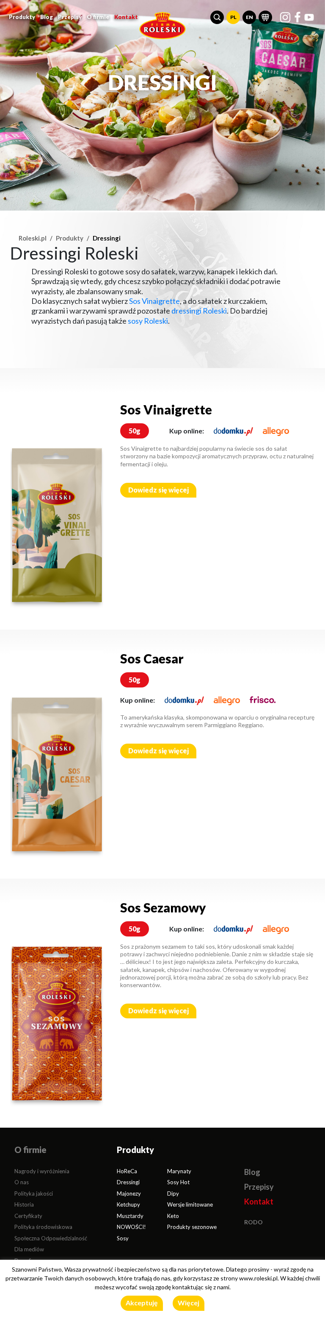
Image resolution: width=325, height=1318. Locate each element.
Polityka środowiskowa (43, 1226)
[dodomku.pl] (233, 431)
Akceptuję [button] (142, 1303)
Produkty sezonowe (192, 1226)
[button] (217, 17)
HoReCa (127, 1171)
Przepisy (70, 17)
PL (233, 17)
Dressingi (128, 1182)
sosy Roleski (148, 320)
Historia (24, 1204)
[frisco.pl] (263, 700)
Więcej (188, 1303)
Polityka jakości (33, 1193)
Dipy (173, 1193)
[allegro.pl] (276, 431)
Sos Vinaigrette (154, 301)
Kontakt (126, 17)
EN (249, 17)
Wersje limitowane (190, 1204)
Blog (46, 17)
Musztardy (130, 1215)
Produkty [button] (22, 17)
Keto (173, 1215)
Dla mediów (29, 1249)
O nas (21, 1182)
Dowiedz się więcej (158, 490)
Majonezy (129, 1193)
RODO (253, 1222)
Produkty (69, 238)
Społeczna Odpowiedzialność (50, 1238)
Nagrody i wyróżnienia (41, 1171)
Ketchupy (128, 1204)
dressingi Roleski (199, 310)
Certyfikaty (28, 1215)
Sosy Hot (178, 1182)
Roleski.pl (33, 238)
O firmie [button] (98, 17)
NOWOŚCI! (131, 1226)
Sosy (123, 1238)
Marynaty (179, 1171)
